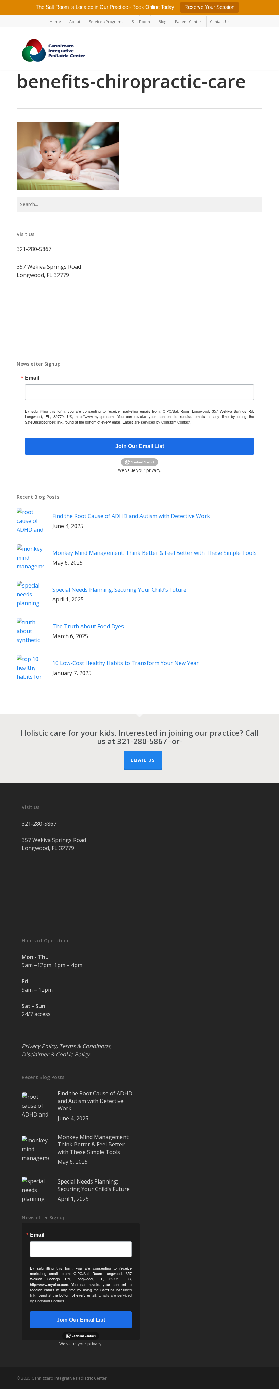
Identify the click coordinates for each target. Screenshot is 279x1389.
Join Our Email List (139, 446)
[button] (258, 48)
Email (32, 377)
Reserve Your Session (209, 7)
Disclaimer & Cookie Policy (55, 1054)
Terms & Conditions (84, 1046)
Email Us (143, 760)
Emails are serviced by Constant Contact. (156, 422)
